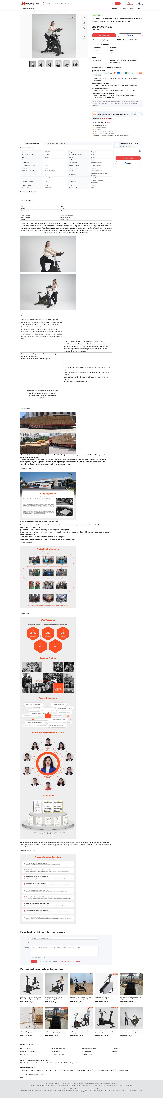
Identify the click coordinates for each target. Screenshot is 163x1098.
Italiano (73, 1085)
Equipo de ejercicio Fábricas (84, 1070)
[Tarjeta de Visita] (140, 151)
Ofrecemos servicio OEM (57, 1054)
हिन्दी (104, 1085)
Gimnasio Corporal (123, 1070)
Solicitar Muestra (132, 40)
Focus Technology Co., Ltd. (78, 1088)
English (42, 1085)
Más (21, 1077)
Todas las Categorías (28, 8)
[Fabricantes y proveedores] (29, 3)
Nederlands (85, 1085)
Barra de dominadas (25, 1054)
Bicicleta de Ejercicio (69, 12)
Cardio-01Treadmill (25, 1048)
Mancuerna (115, 1051)
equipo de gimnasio (87, 1054)
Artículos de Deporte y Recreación (32, 12)
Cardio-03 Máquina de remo (89, 1048)
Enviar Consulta (104, 35)
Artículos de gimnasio (50, 1070)
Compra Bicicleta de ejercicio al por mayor (33, 1074)
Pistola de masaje (86, 1051)
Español (47, 1085)
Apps (131, 8)
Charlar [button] (131, 35)
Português (53, 1085)
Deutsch (78, 1085)
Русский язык (66, 1085)
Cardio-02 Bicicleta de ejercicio (59, 1048)
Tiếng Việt (120, 1085)
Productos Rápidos (105, 1083)
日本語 (100, 1085)
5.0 (121, 146)
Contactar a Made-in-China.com (92, 1083)
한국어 (95, 1085)
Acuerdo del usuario (66, 1083)
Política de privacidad (78, 1083)
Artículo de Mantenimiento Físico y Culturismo (52, 12)
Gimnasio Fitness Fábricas (67, 1070)
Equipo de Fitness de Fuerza (27, 1051)
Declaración (57, 1083)
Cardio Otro (115, 1048)
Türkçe (114, 1085)
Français (60, 1085)
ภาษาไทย (109, 1085)
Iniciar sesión (139, 4)
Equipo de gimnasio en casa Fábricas (31, 1070)
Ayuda (124, 8)
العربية (90, 1085)
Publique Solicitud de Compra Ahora (70, 961)
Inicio (21, 12)
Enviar (34, 961)
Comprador (114, 8)
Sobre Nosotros (49, 1083)
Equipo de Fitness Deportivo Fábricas (105, 1070)
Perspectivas (114, 1083)
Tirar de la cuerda (55, 1051)
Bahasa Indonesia (129, 1085)
